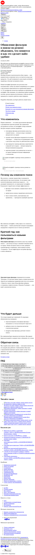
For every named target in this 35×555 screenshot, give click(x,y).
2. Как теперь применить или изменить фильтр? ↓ (13, 365)
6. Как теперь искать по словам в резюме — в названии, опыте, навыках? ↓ (17, 375)
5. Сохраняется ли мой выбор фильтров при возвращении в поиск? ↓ (17, 373)
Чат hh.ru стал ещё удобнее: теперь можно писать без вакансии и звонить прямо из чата (18, 406)
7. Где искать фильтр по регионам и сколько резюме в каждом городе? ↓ (17, 378)
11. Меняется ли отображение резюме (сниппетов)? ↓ (14, 387)
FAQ (7, 115)
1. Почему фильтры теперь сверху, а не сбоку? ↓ (13, 364)
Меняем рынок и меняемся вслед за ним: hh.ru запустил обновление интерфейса (17, 417)
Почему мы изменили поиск (13, 107)
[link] (3, 29)
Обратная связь (10, 113)
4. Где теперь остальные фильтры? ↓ (10, 370)
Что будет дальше (10, 111)
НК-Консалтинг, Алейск (26, 450)
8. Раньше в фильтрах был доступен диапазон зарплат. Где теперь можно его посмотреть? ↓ (17, 381)
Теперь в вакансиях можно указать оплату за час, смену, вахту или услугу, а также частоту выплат (17, 423)
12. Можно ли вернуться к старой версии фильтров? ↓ (14, 388)
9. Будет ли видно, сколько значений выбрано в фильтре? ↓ (16, 383)
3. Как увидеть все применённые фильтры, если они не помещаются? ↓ (18, 368)
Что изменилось (10, 105)
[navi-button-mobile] (2, 37)
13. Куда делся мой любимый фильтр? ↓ (11, 390)
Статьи (6, 41)
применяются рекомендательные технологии (14, 538)
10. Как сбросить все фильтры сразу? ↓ (11, 385)
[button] (2, 32)
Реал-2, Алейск (23, 435)
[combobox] (7, 550)
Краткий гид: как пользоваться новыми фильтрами (20, 109)
